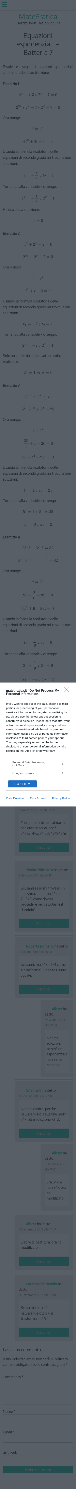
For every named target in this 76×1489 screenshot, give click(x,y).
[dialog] (38, 744)
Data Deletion (15, 798)
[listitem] (38, 764)
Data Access (38, 798)
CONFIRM (22, 784)
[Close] (68, 691)
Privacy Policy (61, 798)
